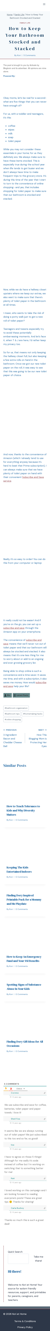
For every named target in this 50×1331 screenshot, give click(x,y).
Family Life (25, 23)
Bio (8, 695)
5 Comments (29, 55)
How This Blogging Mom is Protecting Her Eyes (38, 738)
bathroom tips (12, 714)
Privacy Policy (25, 1327)
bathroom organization (16, 708)
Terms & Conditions (25, 1321)
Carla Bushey (17, 1208)
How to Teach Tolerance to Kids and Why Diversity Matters (23, 810)
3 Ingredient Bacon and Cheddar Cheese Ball (12, 738)
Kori (19, 55)
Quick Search (15, 1251)
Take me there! (38, 1258)
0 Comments (22, 820)
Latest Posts (22, 695)
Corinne (15, 1093)
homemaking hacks (32, 714)
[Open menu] (44, 4)
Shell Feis (15, 1119)
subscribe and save (13, 628)
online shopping (13, 719)
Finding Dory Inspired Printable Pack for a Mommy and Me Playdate (24, 899)
